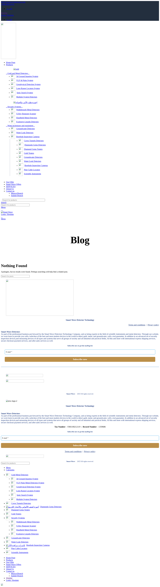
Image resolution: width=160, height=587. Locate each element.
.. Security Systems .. (14, 107)
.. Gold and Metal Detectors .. (17, 73)
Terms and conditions (136, 325)
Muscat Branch (17, 193)
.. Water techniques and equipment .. (20, 126)
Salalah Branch (17, 195)
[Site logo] (8, 58)
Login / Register (12, 580)
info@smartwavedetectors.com (13, 2)
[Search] (155, 200)
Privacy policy (153, 325)
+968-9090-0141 (7, 4)
